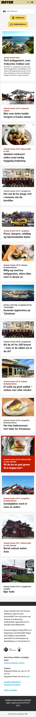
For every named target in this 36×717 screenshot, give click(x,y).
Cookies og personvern (14, 700)
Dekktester (20, 18)
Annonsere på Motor (12, 685)
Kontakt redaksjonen (12, 682)
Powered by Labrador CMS (18, 714)
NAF (28, 677)
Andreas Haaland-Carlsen (14, 663)
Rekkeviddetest (20, 24)
